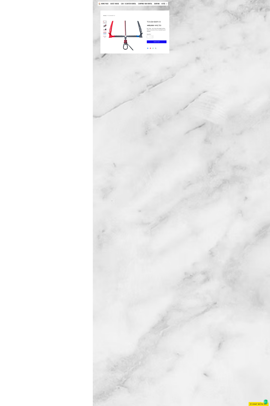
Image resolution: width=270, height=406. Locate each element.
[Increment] (152, 37)
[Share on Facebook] (148, 48)
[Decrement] (148, 37)
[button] (115, 4)
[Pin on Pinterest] (150, 48)
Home (104, 15)
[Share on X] (156, 48)
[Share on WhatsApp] (153, 48)
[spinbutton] (150, 37)
